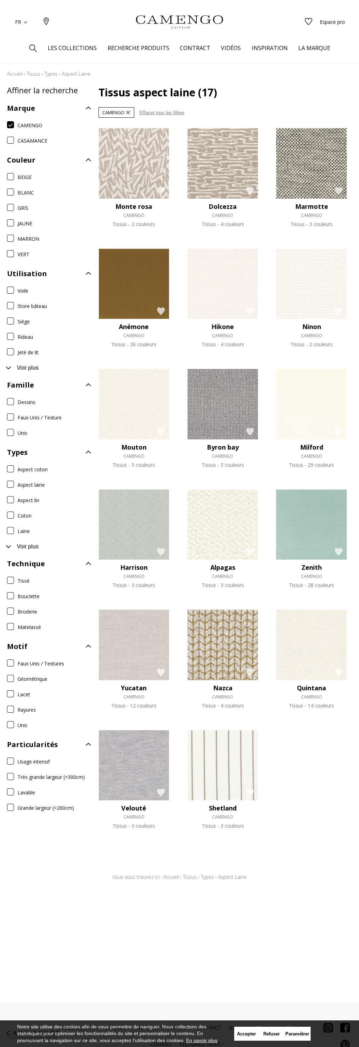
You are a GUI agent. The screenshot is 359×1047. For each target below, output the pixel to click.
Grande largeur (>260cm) (46, 808)
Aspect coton (33, 469)
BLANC (26, 192)
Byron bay (223, 447)
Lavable (26, 792)
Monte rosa (133, 206)
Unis (22, 433)
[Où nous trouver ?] (46, 22)
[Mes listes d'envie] (308, 22)
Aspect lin (28, 500)
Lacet (24, 694)
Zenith (312, 567)
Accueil (14, 73)
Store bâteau (32, 306)
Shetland (223, 808)
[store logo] (179, 22)
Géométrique (32, 679)
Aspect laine (31, 484)
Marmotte (311, 206)
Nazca (222, 688)
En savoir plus (201, 1040)
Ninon (311, 326)
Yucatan (134, 688)
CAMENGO (30, 125)
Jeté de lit (28, 352)
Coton (25, 515)
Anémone (134, 326)
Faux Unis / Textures (41, 663)
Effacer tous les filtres (162, 112)
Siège (24, 321)
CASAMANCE (32, 140)
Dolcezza (223, 206)
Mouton (134, 447)
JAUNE (25, 223)
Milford (311, 447)
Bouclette (29, 596)
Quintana (311, 688)
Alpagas (222, 567)
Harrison (134, 567)
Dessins (26, 402)
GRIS (23, 208)
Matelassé (29, 627)
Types (51, 73)
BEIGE (25, 177)
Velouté (133, 808)
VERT (23, 254)
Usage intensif (34, 761)
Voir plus (28, 368)
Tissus (33, 73)
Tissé (23, 580)
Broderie (27, 611)
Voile (23, 290)
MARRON (28, 238)
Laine (24, 531)
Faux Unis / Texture (40, 417)
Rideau (25, 337)
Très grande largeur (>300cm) (51, 777)
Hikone (222, 326)
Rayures (27, 709)
